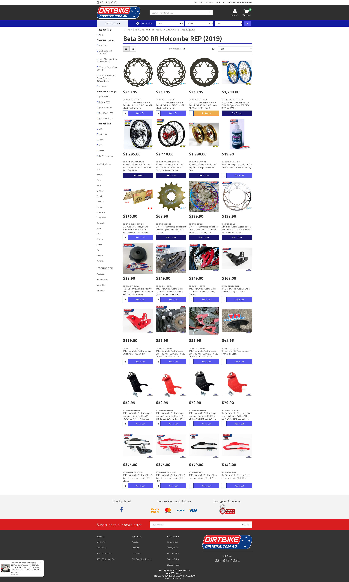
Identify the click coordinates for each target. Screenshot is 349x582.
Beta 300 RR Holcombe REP (151, 29)
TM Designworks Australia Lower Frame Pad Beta (236, 352)
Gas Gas (100, 201)
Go (247, 23)
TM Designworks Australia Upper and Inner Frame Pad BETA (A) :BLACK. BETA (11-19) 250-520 (137, 415)
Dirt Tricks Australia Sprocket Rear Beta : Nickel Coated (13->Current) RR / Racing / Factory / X (236, 229)
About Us (198, 2)
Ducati (99, 196)
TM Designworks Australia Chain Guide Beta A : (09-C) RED (137, 352)
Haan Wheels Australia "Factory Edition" (107, 60)
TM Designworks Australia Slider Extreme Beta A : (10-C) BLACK (203, 477)
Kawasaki (101, 222)
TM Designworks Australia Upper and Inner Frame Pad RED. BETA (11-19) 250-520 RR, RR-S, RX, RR (170, 415)
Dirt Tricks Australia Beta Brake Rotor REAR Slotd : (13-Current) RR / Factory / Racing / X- (171, 105)
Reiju (99, 233)
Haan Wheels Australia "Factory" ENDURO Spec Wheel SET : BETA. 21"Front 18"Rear (236, 105)
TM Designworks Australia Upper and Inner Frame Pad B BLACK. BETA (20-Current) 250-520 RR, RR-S (203, 417)
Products (112, 23)
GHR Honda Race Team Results (239, 2)
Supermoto (103, 86)
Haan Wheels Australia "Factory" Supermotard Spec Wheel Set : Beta (203, 167)
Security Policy (173, 559)
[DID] (150, 208)
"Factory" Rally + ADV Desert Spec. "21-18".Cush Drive (106, 78)
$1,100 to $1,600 (106, 113)
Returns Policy (103, 279)
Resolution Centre (104, 553)
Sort (214, 48)
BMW (99, 185)
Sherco (100, 239)
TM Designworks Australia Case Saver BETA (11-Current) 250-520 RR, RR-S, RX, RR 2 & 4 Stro (170, 353)
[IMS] (150, 270)
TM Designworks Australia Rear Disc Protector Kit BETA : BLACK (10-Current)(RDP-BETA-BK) (169, 291)
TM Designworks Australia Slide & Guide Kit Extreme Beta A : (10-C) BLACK (137, 478)
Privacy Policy (172, 547)
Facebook (220, 2)
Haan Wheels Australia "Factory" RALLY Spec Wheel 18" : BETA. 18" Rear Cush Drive (137, 167)
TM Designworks (106, 156)
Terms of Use (172, 541)
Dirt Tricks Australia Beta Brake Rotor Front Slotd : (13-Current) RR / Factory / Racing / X (138, 105)
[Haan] (249, 84)
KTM (98, 169)
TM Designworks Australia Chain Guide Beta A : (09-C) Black (236, 290)
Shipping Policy (173, 564)
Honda (99, 206)
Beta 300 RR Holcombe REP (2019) (180, 29)
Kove (99, 228)
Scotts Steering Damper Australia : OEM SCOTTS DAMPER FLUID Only (237, 166)
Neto (184, 578)
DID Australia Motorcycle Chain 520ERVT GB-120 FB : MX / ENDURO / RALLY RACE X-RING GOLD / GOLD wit (136, 231)
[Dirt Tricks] (150, 84)
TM (98, 250)
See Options (237, 113)
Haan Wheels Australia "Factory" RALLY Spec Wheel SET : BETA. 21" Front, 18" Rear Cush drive (170, 167)
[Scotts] (246, 147)
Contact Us (209, 2)
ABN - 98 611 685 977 (106, 559)
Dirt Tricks (103, 134)
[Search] (209, 12)
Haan (101, 139)
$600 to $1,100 (105, 107)
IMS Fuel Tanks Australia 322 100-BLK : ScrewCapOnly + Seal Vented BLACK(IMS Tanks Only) (138, 291)
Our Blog (135, 547)
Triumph (100, 255)
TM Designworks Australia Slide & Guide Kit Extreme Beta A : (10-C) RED (170, 478)
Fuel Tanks (103, 45)
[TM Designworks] (183, 270)
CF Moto (100, 190)
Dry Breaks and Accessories (104, 52)
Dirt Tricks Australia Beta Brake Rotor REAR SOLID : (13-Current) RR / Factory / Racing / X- (203, 105)
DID (100, 128)
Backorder (206, 113)
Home (127, 29)
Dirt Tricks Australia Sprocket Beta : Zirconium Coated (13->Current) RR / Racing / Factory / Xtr (204, 229)
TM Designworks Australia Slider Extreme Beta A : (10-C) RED (236, 477)
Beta (99, 180)
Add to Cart (140, 113)
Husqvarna (101, 217)
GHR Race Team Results (141, 559)
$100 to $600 (104, 102)
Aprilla (99, 174)
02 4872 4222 (108, 2)
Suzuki (99, 244)
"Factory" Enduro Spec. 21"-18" (107, 68)
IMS (100, 145)
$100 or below (105, 96)
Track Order (101, 547)
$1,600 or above (106, 118)
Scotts (101, 150)
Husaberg (101, 212)
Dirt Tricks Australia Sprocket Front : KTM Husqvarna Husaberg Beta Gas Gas (171, 229)
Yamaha (100, 260)
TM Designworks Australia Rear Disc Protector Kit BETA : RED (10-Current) (203, 291)
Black (101, 35)
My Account (101, 541)
